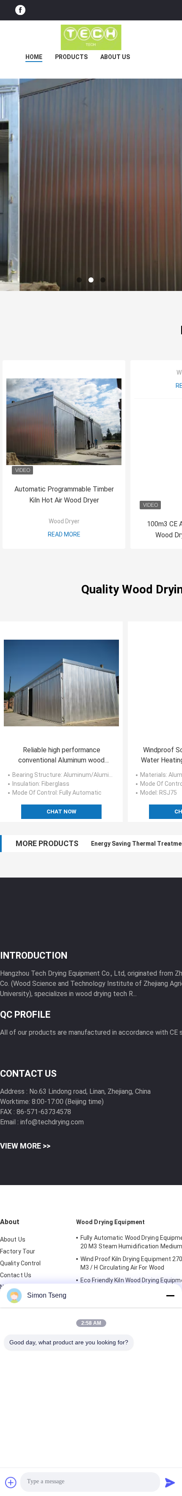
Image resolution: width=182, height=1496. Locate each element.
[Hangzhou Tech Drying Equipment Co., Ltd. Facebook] (20, 10)
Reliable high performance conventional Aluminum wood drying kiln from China (61, 755)
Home (33, 57)
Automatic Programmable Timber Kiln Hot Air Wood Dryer (64, 494)
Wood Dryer (64, 521)
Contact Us (15, 1275)
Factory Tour (17, 1251)
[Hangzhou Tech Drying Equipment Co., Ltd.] (91, 37)
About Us (115, 57)
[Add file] (11, 1482)
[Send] (170, 1482)
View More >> (25, 1145)
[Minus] (170, 1295)
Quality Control (20, 1263)
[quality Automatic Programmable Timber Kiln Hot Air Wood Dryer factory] (63, 422)
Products (71, 57)
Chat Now (61, 811)
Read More (64, 534)
